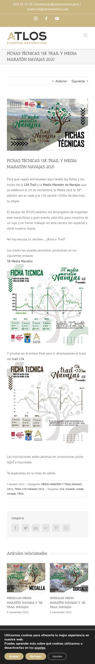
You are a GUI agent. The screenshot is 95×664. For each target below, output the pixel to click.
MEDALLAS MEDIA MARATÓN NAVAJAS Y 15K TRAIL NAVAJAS (25, 602)
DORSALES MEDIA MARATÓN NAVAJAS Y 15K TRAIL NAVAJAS (68, 602)
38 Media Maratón (20, 261)
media (79, 489)
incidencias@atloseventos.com (57, 4)
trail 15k (18, 359)
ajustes (40, 648)
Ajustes (57, 656)
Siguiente (78, 81)
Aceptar (14, 656)
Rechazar (36, 656)
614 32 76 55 (23, 4)
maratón (70, 489)
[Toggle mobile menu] (85, 35)
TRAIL (20, 493)
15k (61, 489)
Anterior (61, 81)
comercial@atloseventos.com (47, 9)
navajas (11, 493)
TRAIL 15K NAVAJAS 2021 (30, 489)
